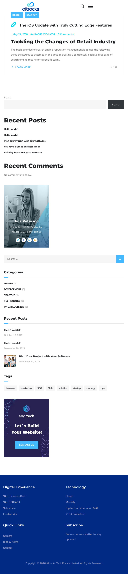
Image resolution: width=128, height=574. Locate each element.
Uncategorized (14, 306)
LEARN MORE (22, 67)
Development (12, 289)
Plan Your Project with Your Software (25, 140)
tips (103, 388)
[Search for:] (64, 259)
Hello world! (11, 129)
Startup (31, 15)
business (10, 388)
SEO (39, 388)
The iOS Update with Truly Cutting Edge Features (65, 25)
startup (77, 388)
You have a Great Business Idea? (22, 146)
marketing (26, 388)
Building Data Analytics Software (23, 152)
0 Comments (66, 34)
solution (63, 388)
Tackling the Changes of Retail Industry (63, 42)
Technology (12, 301)
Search (8, 97)
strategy (90, 388)
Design (17, 15)
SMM (50, 388)
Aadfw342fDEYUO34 (42, 34)
